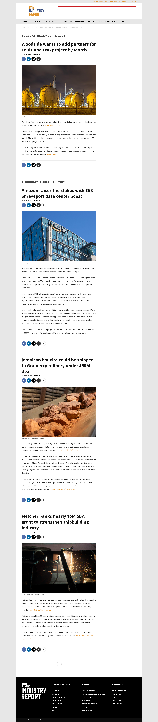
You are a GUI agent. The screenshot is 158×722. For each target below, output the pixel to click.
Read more (51, 154)
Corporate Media (58, 697)
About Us (55, 691)
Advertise (122, 1)
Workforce (79, 22)
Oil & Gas (50, 22)
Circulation (56, 701)
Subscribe (113, 1)
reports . (69, 450)
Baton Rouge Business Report (93, 694)
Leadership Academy (89, 704)
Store (122, 22)
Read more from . (63, 489)
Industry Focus (93, 22)
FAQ (53, 710)
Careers (114, 697)
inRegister (86, 701)
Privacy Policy (117, 701)
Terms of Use (117, 704)
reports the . (40, 610)
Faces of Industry (64, 22)
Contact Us (132, 1)
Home (25, 22)
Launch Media (87, 710)
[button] (133, 22)
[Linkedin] (29, 59)
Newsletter (110, 22)
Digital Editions (58, 704)
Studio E (85, 707)
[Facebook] (24, 59)
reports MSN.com (52, 125)
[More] (43, 205)
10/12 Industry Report (90, 691)
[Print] (38, 59)
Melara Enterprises (119, 691)
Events (54, 707)
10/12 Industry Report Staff (32, 54)
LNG (36, 28)
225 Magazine (87, 697)
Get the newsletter (100, 1)
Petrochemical (37, 22)
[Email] (33, 59)
